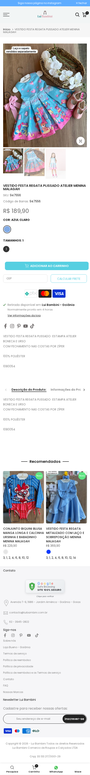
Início (6, 29)
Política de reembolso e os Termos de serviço (32, 672)
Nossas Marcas (13, 692)
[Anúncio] (39, 3)
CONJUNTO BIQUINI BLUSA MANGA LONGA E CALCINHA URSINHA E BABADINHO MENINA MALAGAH (23, 535)
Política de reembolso (17, 660)
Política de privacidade (18, 666)
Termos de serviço (15, 653)
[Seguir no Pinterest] (19, 326)
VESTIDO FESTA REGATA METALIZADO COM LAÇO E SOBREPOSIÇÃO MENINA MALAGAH (65, 535)
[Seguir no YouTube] (25, 326)
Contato (8, 679)
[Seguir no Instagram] (12, 326)
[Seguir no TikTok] (32, 326)
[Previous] (7, 95)
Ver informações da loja (24, 315)
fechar (82, 3)
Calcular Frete (68, 279)
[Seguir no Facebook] (5, 326)
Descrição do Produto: (29, 390)
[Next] (83, 95)
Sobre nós (9, 640)
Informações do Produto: (70, 390)
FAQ (5, 685)
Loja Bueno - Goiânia (16, 647)
